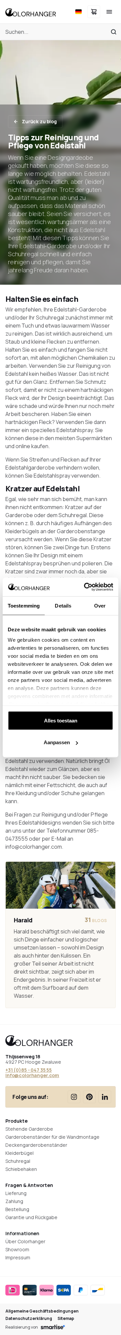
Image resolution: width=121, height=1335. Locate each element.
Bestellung (17, 1209)
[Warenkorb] (93, 11)
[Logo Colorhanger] (30, 12)
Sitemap (65, 1318)
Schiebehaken (21, 1169)
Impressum (17, 1257)
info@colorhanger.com (32, 1075)
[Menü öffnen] (109, 11)
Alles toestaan (60, 720)
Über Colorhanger (25, 1241)
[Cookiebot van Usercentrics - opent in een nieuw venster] (85, 587)
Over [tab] (100, 605)
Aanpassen (57, 742)
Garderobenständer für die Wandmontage (52, 1137)
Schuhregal (17, 1161)
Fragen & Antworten (29, 1185)
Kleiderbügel (19, 1153)
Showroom (17, 1249)
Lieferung (16, 1193)
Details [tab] (63, 605)
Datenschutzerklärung (28, 1318)
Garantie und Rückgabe (31, 1217)
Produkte (16, 1121)
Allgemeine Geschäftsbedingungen (42, 1311)
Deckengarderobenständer (36, 1145)
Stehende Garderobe (29, 1129)
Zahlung (14, 1201)
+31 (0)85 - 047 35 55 (28, 1070)
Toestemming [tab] (24, 605)
